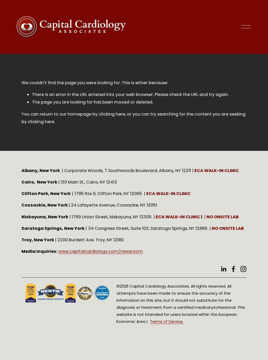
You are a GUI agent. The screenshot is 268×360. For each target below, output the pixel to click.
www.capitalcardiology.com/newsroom (100, 251)
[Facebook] (233, 269)
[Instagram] (243, 269)
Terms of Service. (166, 321)
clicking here (112, 114)
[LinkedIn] (223, 269)
